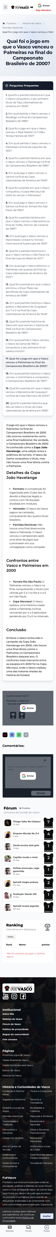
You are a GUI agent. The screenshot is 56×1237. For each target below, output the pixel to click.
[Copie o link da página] (26, 734)
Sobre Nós (8, 1014)
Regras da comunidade (15, 1034)
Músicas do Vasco (12, 1075)
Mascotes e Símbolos (41, 1116)
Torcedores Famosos (41, 1163)
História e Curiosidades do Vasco (26, 1087)
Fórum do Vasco (11, 1024)
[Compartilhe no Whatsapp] (19, 734)
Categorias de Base (12, 1138)
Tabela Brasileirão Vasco (15, 1060)
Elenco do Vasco (11, 1070)
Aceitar (47, 1216)
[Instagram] (14, 996)
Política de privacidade (15, 1029)
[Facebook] (23, 996)
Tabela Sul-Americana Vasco (17, 1065)
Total (10, 937)
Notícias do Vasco (12, 1019)
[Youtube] (5, 996)
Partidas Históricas (12, 1116)
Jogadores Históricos (13, 1099)
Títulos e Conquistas (41, 1091)
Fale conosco (9, 1039)
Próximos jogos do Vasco (16, 1055)
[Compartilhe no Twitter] (5, 734)
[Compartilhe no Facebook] (12, 734)
